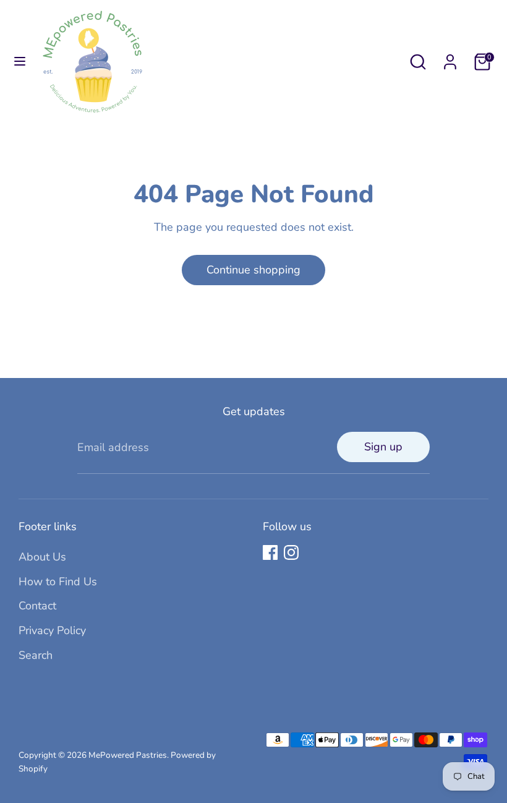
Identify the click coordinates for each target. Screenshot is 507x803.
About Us (42, 556)
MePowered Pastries (127, 755)
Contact (37, 605)
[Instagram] (291, 552)
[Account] (450, 58)
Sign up (383, 446)
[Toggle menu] (19, 61)
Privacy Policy (52, 630)
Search (36, 655)
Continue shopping (253, 269)
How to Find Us (58, 581)
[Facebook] (270, 552)
